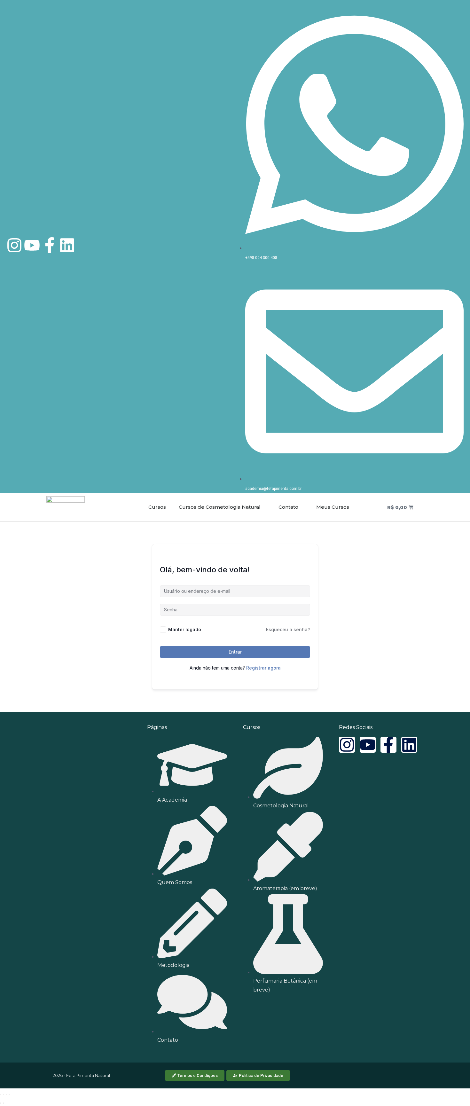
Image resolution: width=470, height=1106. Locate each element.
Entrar (235, 652)
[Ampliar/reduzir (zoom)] (0, 1094)
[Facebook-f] (50, 245)
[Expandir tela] (3, 1094)
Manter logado (184, 629)
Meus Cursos (332, 507)
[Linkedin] (67, 245)
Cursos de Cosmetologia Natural (220, 507)
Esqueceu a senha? (288, 629)
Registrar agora (263, 668)
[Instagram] (14, 245)
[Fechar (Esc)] (9, 1094)
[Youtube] (32, 245)
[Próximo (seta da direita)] (3, 1103)
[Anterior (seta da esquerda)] (0, 1103)
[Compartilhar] (6, 1094)
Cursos (157, 507)
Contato (287, 507)
